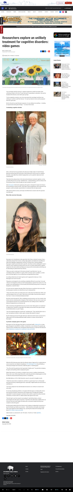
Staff (41, 469)
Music (29, 11)
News (15, 11)
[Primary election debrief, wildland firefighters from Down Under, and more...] (57, 84)
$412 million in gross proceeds (16, 410)
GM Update (1, 21)
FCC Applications (59, 466)
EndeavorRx (37, 324)
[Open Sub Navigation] (16, 11)
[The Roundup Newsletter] (62, 48)
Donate (69, 3)
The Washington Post (31, 364)
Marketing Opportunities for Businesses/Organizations (46, 467)
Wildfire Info (1, 29)
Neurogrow (11, 184)
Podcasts (9, 11)
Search (52, 11)
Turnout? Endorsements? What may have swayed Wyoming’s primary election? (66, 96)
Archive (57, 471)
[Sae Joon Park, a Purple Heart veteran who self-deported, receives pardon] (57, 75)
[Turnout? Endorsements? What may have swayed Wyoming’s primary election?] (57, 94)
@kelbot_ (39, 412)
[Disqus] (36, 447)
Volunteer (61, 3)
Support (40, 11)
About (34, 11)
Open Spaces (64, 82)
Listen (2, 11)
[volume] (6, 8)
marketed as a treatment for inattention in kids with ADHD (22, 329)
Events (46, 11)
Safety (56, 11)
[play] (2, 8)
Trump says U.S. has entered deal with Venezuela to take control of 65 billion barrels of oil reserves (66, 67)
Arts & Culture (21, 11)
